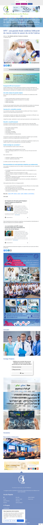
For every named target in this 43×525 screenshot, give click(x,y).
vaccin (9, 193)
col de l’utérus (31, 193)
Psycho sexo (30, 499)
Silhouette (18, 500)
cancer (19, 193)
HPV (12, 193)
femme (15, 193)
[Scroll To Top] (21, 472)
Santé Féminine (6, 500)
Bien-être (17, 497)
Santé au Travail (19, 499)
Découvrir (22, 355)
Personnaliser (7, 520)
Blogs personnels (17, 369)
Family (4, 499)
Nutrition (5, 502)
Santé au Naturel (19, 502)
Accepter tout (20, 520)
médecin (26, 193)
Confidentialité (6, 508)
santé (22, 193)
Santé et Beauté (31, 497)
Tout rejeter (14, 520)
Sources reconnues (17, 367)
